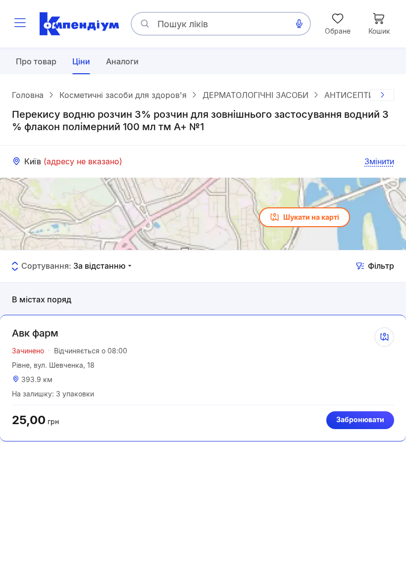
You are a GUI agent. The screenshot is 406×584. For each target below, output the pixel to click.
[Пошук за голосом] (299, 24)
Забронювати (360, 419)
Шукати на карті (311, 217)
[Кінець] (382, 95)
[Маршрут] (384, 337)
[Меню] (20, 24)
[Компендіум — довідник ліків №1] (79, 24)
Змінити (379, 161)
